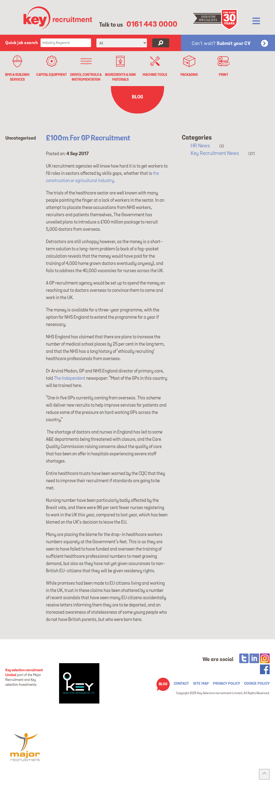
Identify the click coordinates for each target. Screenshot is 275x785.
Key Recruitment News (215, 153)
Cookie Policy (257, 683)
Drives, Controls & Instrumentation (86, 77)
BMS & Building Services (17, 77)
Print (223, 75)
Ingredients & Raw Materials (120, 77)
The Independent (69, 378)
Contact (181, 683)
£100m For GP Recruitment (88, 138)
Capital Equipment (51, 75)
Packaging (189, 75)
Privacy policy (226, 683)
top (264, 774)
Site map (201, 683)
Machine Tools (155, 75)
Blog (163, 684)
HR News (200, 146)
